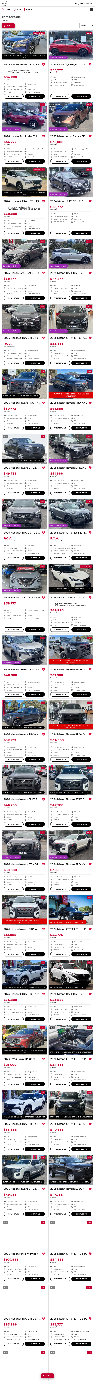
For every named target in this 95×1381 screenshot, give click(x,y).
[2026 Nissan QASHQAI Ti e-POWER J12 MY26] (71, 975)
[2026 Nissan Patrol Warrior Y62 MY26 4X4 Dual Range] (24, 1235)
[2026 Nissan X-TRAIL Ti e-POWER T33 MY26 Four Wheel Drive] (71, 319)
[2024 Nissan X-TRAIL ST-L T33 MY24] (24, 45)
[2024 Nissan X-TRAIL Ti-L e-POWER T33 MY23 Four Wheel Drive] (71, 579)
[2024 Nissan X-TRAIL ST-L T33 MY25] (24, 182)
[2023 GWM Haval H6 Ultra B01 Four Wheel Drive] (24, 1040)
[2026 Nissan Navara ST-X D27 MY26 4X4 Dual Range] (24, 845)
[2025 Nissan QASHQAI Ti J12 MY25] (71, 45)
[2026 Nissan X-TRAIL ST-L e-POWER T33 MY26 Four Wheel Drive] (24, 514)
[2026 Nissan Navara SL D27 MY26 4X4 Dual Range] (24, 780)
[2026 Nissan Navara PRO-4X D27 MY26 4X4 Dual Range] (24, 384)
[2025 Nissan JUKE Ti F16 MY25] (24, 579)
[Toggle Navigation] (91, 9)
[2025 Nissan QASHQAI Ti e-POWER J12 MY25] (71, 254)
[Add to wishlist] (43, 64)
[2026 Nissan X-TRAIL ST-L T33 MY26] (24, 650)
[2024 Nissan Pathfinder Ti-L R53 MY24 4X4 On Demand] (24, 117)
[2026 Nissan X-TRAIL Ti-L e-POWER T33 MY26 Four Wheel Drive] (71, 910)
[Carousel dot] (73, 58)
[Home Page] (5, 3)
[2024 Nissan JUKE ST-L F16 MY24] (71, 182)
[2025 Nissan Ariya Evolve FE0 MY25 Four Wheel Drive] (71, 117)
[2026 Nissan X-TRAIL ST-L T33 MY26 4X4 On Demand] (71, 514)
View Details (13, 96)
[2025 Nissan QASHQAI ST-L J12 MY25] (24, 254)
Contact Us (34, 96)
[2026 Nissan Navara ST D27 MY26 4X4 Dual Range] (24, 449)
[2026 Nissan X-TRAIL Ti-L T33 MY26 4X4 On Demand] (24, 319)
